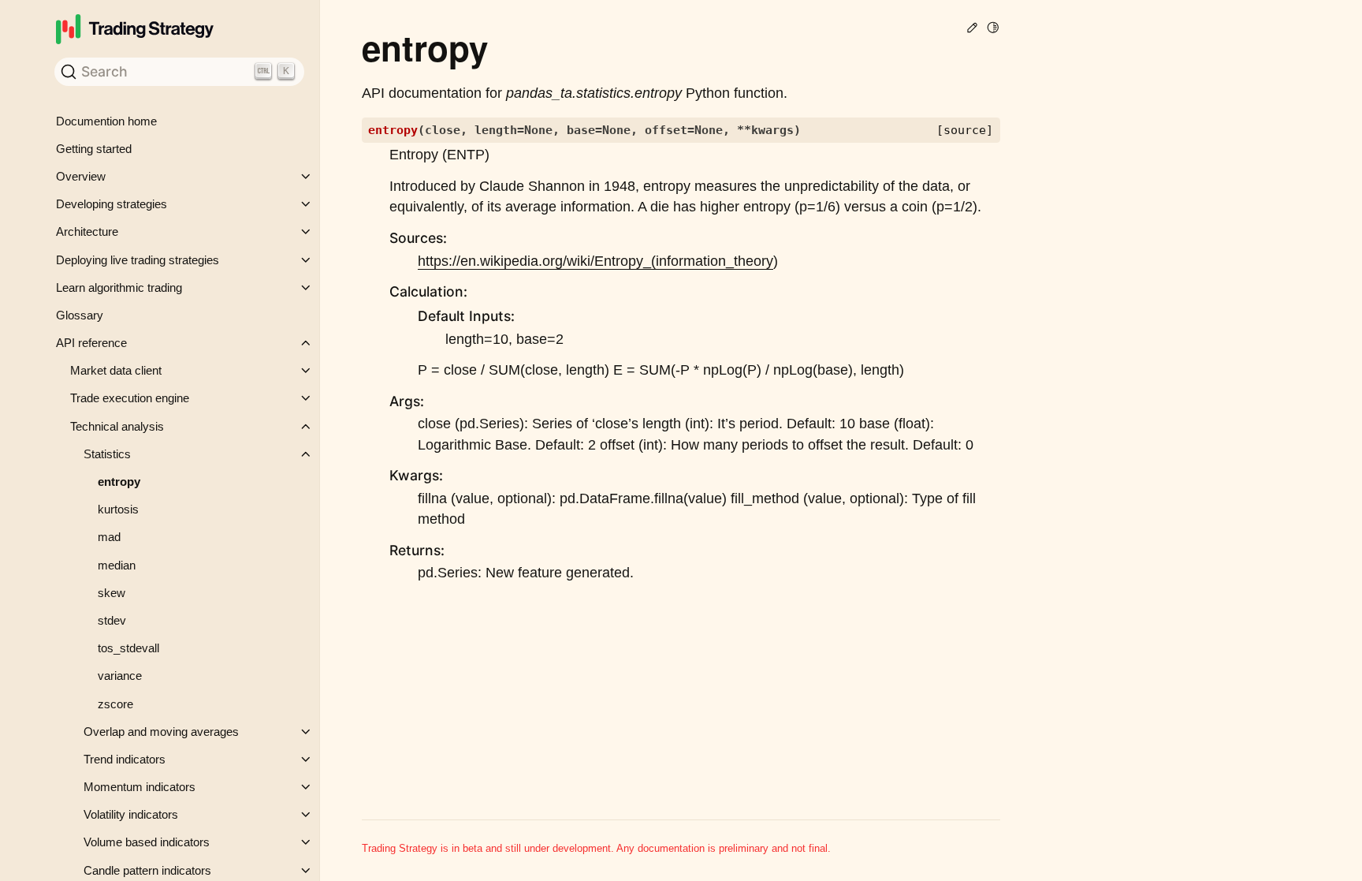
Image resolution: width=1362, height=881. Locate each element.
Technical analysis (117, 426)
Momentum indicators (139, 786)
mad (109, 536)
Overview (81, 176)
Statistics (107, 454)
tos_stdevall (128, 648)
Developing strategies (111, 204)
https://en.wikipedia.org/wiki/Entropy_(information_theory (595, 261)
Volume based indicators (147, 842)
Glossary (79, 315)
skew (111, 592)
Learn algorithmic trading (119, 287)
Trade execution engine (129, 398)
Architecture (87, 231)
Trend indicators (125, 759)
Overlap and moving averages (161, 731)
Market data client (116, 370)
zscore (115, 704)
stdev (112, 620)
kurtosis (118, 509)
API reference (91, 342)
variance (120, 675)
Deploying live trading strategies (137, 260)
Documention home (106, 121)
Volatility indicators (131, 814)
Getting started (94, 148)
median (117, 565)
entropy (119, 481)
